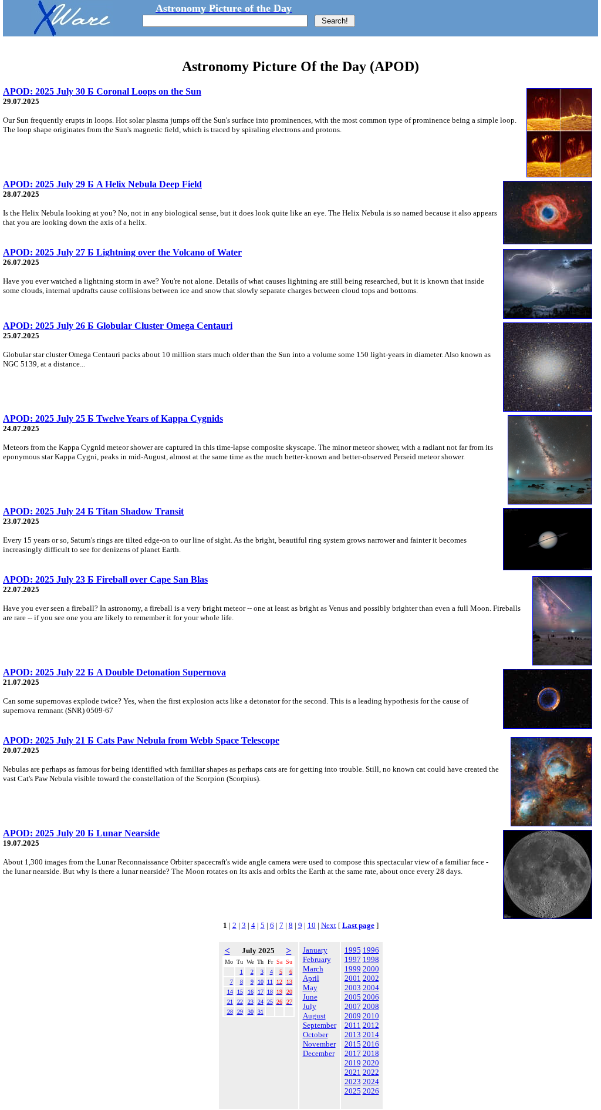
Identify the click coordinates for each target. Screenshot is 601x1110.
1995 (353, 950)
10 (312, 925)
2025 (353, 1091)
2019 (353, 1062)
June (310, 997)
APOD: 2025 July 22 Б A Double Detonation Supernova (114, 672)
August (314, 1015)
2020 (371, 1062)
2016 (371, 1044)
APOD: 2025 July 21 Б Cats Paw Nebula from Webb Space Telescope (141, 740)
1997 (353, 959)
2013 (353, 1034)
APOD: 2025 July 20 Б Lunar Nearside (81, 833)
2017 (353, 1053)
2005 (353, 997)
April (311, 978)
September (319, 1025)
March (313, 968)
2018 (371, 1053)
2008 (371, 1006)
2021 (353, 1072)
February (317, 959)
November (319, 1044)
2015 (353, 1044)
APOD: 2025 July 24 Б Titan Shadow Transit (93, 511)
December (319, 1053)
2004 (371, 987)
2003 (353, 987)
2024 (371, 1081)
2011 (353, 1025)
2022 (371, 1072)
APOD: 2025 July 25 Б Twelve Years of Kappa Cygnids (113, 418)
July (309, 1006)
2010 (371, 1015)
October (315, 1034)
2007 (353, 1006)
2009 (353, 1015)
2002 (371, 978)
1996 (371, 950)
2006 (371, 997)
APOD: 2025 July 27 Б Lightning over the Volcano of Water (122, 252)
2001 (353, 978)
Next (328, 925)
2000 (371, 968)
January (315, 950)
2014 (371, 1034)
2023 (353, 1081)
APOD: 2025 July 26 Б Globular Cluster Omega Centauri (117, 326)
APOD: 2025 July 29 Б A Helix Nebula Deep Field (102, 184)
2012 (371, 1025)
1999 (353, 968)
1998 (371, 959)
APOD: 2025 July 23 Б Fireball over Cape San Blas (105, 579)
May (310, 987)
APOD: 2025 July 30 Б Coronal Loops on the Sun (102, 91)
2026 (371, 1091)
